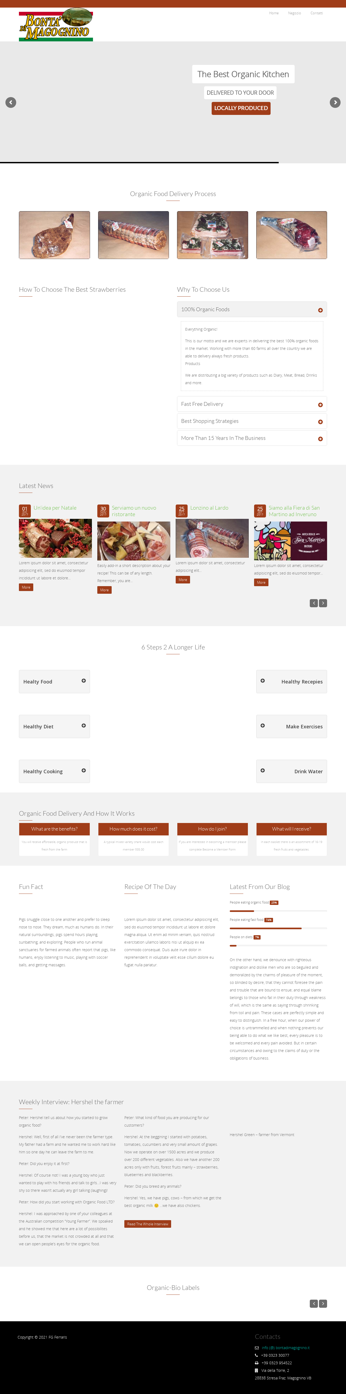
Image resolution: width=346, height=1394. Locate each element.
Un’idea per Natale (55, 508)
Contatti (317, 13)
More (26, 587)
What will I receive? (291, 829)
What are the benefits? (54, 829)
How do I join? (212, 829)
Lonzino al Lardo (209, 508)
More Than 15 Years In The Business (223, 438)
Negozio (294, 13)
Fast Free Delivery (202, 404)
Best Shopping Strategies (210, 421)
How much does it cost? (133, 829)
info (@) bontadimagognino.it (286, 1347)
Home (274, 13)
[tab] (252, 309)
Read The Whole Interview (147, 1224)
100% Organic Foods (205, 309)
